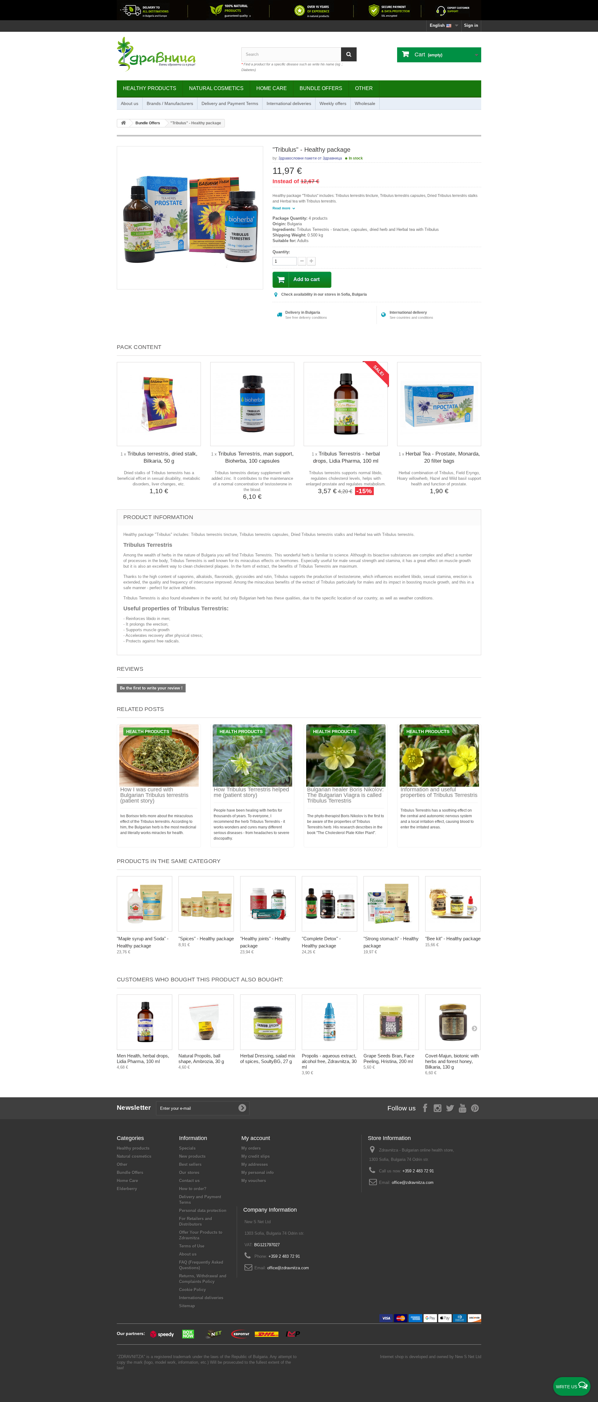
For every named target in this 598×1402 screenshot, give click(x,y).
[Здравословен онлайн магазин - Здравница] (174, 54)
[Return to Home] (123, 123)
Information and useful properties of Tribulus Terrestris (439, 792)
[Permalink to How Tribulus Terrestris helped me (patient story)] (252, 755)
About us (129, 103)
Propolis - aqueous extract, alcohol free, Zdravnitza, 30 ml (329, 1061)
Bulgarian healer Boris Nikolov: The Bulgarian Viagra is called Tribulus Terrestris (345, 795)
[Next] (474, 908)
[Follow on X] (450, 1107)
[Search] (349, 54)
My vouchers (253, 1180)
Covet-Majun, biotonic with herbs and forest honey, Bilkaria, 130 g (452, 1061)
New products (192, 1156)
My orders (251, 1148)
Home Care (271, 88)
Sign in (471, 25)
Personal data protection (202, 1210)
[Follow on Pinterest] (475, 1107)
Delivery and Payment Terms (230, 103)
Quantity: (281, 252)
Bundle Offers (321, 88)
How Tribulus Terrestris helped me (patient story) (251, 792)
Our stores (189, 1172)
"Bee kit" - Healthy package (453, 938)
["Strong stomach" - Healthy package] (391, 904)
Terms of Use (191, 1246)
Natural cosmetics (216, 88)
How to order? (192, 1188)
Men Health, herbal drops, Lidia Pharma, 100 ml (143, 1058)
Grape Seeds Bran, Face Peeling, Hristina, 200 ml (388, 1058)
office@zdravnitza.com (413, 1182)
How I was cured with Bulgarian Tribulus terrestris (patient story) (154, 795)
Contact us (189, 1180)
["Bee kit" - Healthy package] (453, 904)
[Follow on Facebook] (425, 1107)
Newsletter (134, 1107)
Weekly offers (333, 103)
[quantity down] (311, 261)
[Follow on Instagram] (437, 1107)
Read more (282, 208)
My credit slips (255, 1156)
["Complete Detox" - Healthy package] (329, 904)
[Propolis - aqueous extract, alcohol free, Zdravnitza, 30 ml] (329, 1022)
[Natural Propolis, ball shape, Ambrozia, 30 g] (206, 1022)
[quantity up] (302, 261)
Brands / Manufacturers (170, 103)
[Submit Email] (242, 1108)
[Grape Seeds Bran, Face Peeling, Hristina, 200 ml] (391, 1022)
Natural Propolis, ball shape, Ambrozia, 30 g (201, 1058)
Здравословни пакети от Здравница (310, 158)
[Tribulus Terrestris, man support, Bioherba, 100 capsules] (252, 404)
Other (364, 88)
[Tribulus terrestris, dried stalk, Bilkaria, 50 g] (159, 404)
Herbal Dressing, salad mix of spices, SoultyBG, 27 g (267, 1058)
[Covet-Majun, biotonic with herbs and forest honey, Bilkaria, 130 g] (453, 1022)
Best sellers (190, 1164)
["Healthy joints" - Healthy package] (268, 904)
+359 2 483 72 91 (418, 1171)
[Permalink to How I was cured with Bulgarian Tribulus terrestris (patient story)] (159, 755)
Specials (187, 1148)
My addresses (254, 1164)
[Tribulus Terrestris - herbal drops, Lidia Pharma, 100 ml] (346, 404)
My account (255, 1138)
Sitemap (187, 1306)
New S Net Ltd (468, 1356)
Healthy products (149, 88)
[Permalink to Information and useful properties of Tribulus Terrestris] (439, 755)
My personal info (257, 1172)
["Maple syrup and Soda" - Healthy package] (144, 904)
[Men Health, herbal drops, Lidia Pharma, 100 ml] (144, 1022)
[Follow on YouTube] (462, 1107)
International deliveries (289, 103)
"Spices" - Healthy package (206, 938)
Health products (147, 731)
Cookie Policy (192, 1289)
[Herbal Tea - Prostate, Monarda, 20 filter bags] (439, 404)
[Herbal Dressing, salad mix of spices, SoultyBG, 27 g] (268, 1022)
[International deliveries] (299, 10)
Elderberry (127, 1188)
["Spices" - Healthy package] (206, 904)
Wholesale (365, 103)
